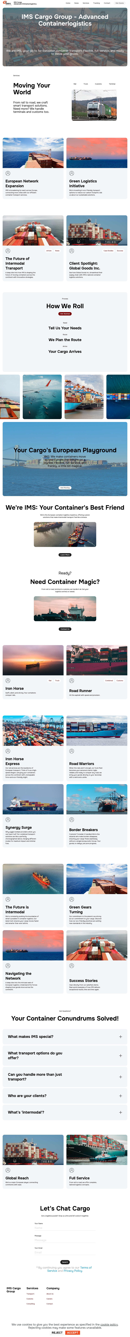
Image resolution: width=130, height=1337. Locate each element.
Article (48, 251)
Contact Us (65, 629)
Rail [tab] (75, 84)
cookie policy (109, 1324)
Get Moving (65, 488)
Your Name (39, 1223)
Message (38, 1236)
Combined (109, 680)
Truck (57, 680)
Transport (30, 1294)
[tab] (65, 1036)
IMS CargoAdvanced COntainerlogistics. (25, 3)
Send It (65, 1262)
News (76, 3)
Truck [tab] (86, 84)
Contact (107, 3)
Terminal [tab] (112, 84)
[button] (65, 1036)
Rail (50, 680)
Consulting (31, 1304)
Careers (49, 1299)
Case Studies (108, 251)
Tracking (96, 3)
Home (68, 3)
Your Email (38, 1248)
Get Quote (120, 3)
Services (86, 3)
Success (120, 251)
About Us (50, 1294)
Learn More (65, 555)
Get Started (65, 314)
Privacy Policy (73, 1271)
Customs (120, 680)
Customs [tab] (98, 84)
